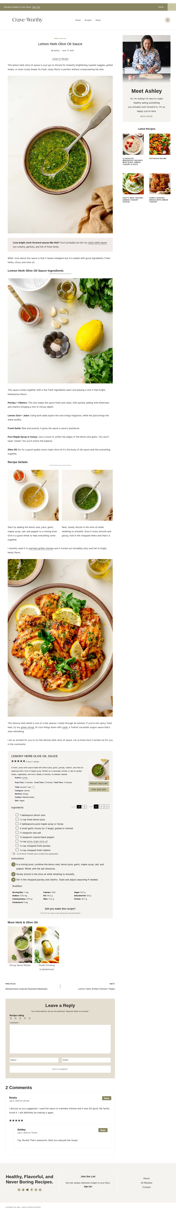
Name (14, 1060)
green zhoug (27, 727)
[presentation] (133, 144)
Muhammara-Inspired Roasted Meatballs (26, 986)
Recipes (88, 20)
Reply (106, 1098)
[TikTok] (23, 1190)
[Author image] (48, 50)
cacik (65, 727)
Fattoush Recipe (158, 159)
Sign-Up (36, 7)
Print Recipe (99, 783)
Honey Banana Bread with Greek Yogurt (158, 200)
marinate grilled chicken (41, 548)
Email (66, 1060)
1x (96, 807)
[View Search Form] (167, 20)
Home (78, 20)
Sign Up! (88, 1186)
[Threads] (36, 1190)
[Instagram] (19, 1190)
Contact (146, 1187)
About (160, 7)
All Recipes (146, 1182)
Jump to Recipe (60, 58)
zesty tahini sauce (97, 242)
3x (107, 807)
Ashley (56, 50)
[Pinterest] (40, 1190)
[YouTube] (27, 1190)
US (79, 807)
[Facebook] (32, 1190)
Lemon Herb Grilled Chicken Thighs (96, 986)
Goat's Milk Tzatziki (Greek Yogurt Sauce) (133, 200)
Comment (15, 1023)
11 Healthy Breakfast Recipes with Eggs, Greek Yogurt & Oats (133, 161)
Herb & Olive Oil (60, 38)
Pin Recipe (99, 789)
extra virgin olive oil (37, 841)
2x (101, 807)
